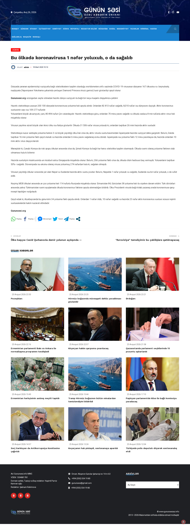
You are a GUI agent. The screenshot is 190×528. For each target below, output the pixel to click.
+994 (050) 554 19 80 (81, 478)
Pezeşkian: (17, 298)
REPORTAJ (74, 29)
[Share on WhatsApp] (16, 219)
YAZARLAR (134, 29)
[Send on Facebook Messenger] (45, 219)
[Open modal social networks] (78, 219)
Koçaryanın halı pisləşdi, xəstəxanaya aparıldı (93, 448)
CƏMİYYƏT (56, 29)
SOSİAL (112, 29)
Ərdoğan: (131, 298)
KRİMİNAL (144, 29)
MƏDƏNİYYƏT (123, 29)
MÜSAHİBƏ (103, 29)
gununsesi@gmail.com (82, 483)
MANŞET (15, 29)
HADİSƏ (153, 29)
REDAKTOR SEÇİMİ (89, 29)
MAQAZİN (27, 37)
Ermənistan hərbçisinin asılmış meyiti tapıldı (35, 398)
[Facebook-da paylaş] (28, 219)
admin (26, 67)
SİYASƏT (33, 29)
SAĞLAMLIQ (17, 37)
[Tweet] (58, 219)
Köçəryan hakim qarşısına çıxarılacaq (88, 348)
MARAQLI (36, 37)
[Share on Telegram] (69, 219)
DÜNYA (66, 29)
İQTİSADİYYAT (45, 29)
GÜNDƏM (24, 29)
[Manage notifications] (183, 522)
